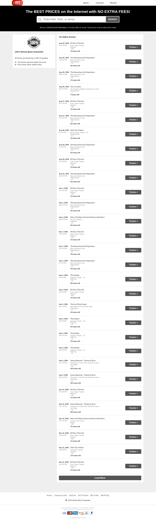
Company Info (60, 495)
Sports (86, 3)
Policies (72, 495)
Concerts (100, 3)
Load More (100, 478)
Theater (113, 3)
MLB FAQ (105, 495)
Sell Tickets (83, 495)
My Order (94, 495)
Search (112, 19)
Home (49, 495)
